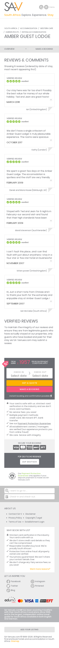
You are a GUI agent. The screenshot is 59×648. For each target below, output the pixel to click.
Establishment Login (34, 521)
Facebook (16, 581)
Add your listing (29, 629)
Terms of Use (15, 521)
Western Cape (46, 28)
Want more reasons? (40, 569)
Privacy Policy (15, 517)
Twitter (14, 586)
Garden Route (12, 32)
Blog (13, 590)
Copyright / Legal (33, 517)
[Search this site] (41, 7)
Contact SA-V (15, 514)
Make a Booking (44, 48)
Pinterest (39, 586)
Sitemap (15, 641)
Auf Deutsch (29, 461)
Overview (9, 48)
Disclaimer (30, 514)
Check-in (19, 372)
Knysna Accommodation (34, 32)
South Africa (10, 28)
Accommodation (28, 28)
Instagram (40, 581)
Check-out (40, 372)
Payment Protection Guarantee (34, 423)
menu (46, 7)
